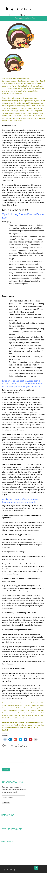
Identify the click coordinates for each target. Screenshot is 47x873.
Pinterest (11, 869)
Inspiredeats (18, 8)
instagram (14, 869)
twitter (7, 869)
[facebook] (4, 869)
